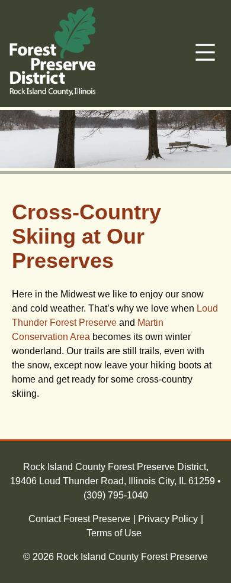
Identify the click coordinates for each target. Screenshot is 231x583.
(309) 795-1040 (116, 495)
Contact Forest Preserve (79, 519)
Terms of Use (114, 533)
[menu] (205, 53)
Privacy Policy (168, 519)
